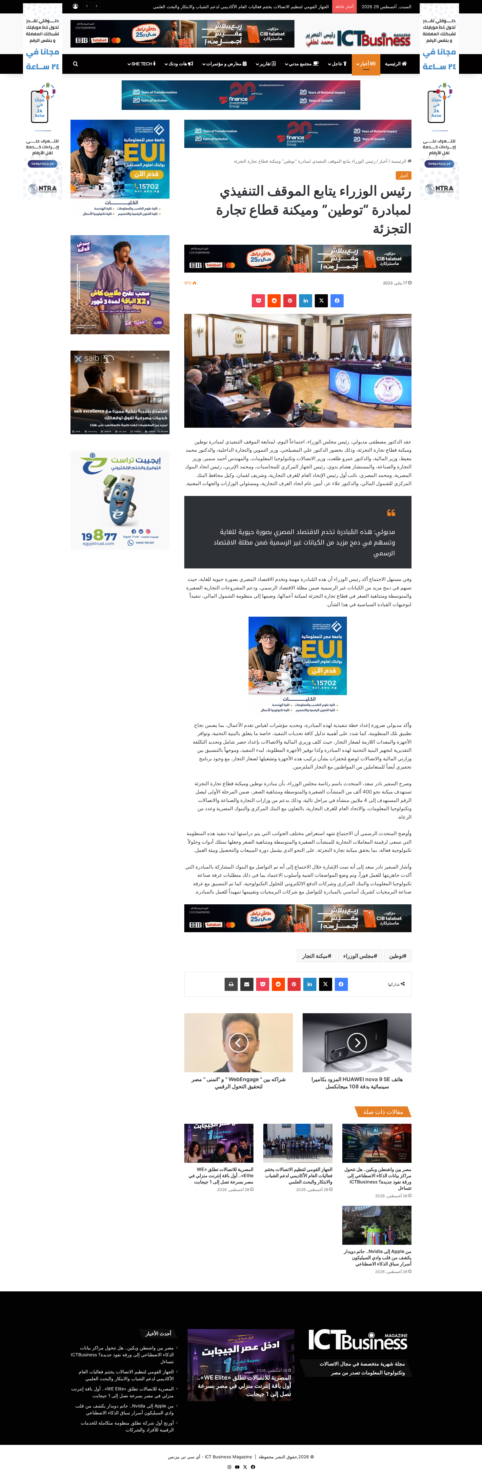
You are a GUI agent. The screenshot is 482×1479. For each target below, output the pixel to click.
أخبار (365, 64)
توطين (396, 956)
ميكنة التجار (315, 956)
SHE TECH (142, 64)
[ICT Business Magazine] (358, 35)
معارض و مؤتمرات (224, 64)
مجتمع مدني (301, 64)
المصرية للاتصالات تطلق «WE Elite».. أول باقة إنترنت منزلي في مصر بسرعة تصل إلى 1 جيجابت (221, 1175)
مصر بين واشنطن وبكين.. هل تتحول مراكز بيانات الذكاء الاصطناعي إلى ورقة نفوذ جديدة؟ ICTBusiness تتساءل (122, 1354)
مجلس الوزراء (358, 956)
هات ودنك (178, 64)
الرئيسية (393, 64)
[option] (234, 1365)
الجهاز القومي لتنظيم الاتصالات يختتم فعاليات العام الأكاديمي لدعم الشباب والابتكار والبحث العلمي (241, 6)
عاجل (337, 64)
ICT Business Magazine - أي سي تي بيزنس (210, 1456)
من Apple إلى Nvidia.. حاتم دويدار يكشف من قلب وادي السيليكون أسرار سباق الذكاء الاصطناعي (378, 1257)
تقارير (266, 64)
